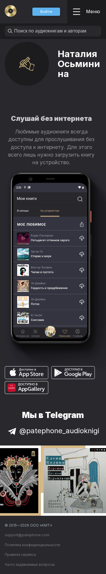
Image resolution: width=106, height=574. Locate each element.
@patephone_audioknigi (59, 430)
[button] (46, 12)
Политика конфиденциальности (32, 545)
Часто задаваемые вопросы (30, 564)
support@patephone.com (27, 535)
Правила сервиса (20, 554)
